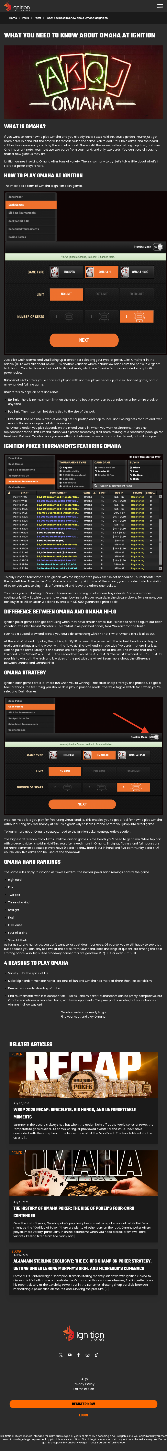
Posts (25, 18)
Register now (83, 1404)
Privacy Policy (83, 1384)
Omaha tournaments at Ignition (38, 577)
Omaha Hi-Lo (51, 626)
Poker (38, 18)
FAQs (83, 1379)
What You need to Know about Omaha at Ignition (77, 18)
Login (83, 1415)
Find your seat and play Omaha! (83, 1017)
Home (13, 18)
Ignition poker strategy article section (104, 832)
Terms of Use (83, 1389)
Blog (16, 1251)
